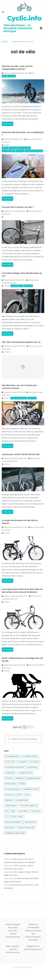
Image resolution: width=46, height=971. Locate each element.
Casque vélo (32, 767)
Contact (12, 934)
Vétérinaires (33, 940)
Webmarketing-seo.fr (33, 949)
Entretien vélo (10, 784)
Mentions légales (13, 924)
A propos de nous (13, 937)
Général (5, 148)
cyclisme (8, 778)
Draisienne (19, 778)
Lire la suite (8, 124)
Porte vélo (9, 795)
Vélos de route (30, 822)
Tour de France (11, 806)
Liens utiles (12, 930)
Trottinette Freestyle (29, 806)
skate (19, 795)
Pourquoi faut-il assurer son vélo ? (17, 207)
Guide (21, 286)
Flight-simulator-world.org (13, 948)
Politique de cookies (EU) (33, 932)
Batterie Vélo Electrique (18, 398)
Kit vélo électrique (12, 789)
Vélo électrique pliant (26, 828)
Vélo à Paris (32, 398)
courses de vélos (25, 773)
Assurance (19, 151)
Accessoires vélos (12, 756)
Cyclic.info (28, 967)
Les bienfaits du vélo (31, 789)
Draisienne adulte (33, 778)
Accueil (4, 41)
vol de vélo (11, 76)
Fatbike (22, 784)
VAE (6, 811)
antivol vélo (28, 286)
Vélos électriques (24, 148)
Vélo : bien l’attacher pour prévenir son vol (21, 342)
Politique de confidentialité (33, 926)
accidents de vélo (8, 151)
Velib (13, 811)
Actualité (14, 286)
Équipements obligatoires (33, 151)
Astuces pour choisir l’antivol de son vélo (20, 454)
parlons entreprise (33, 937)
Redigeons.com (33, 946)
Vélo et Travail (17, 817)
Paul (32, 73)
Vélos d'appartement (13, 822)
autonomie (34, 762)
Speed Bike (13, 148)
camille (6, 145)
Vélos (4, 76)
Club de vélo (10, 773)
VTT (6, 817)
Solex (27, 795)
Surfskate (9, 800)
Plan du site (13, 927)
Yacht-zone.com (13, 952)
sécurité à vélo (22, 800)
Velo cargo (23, 811)
